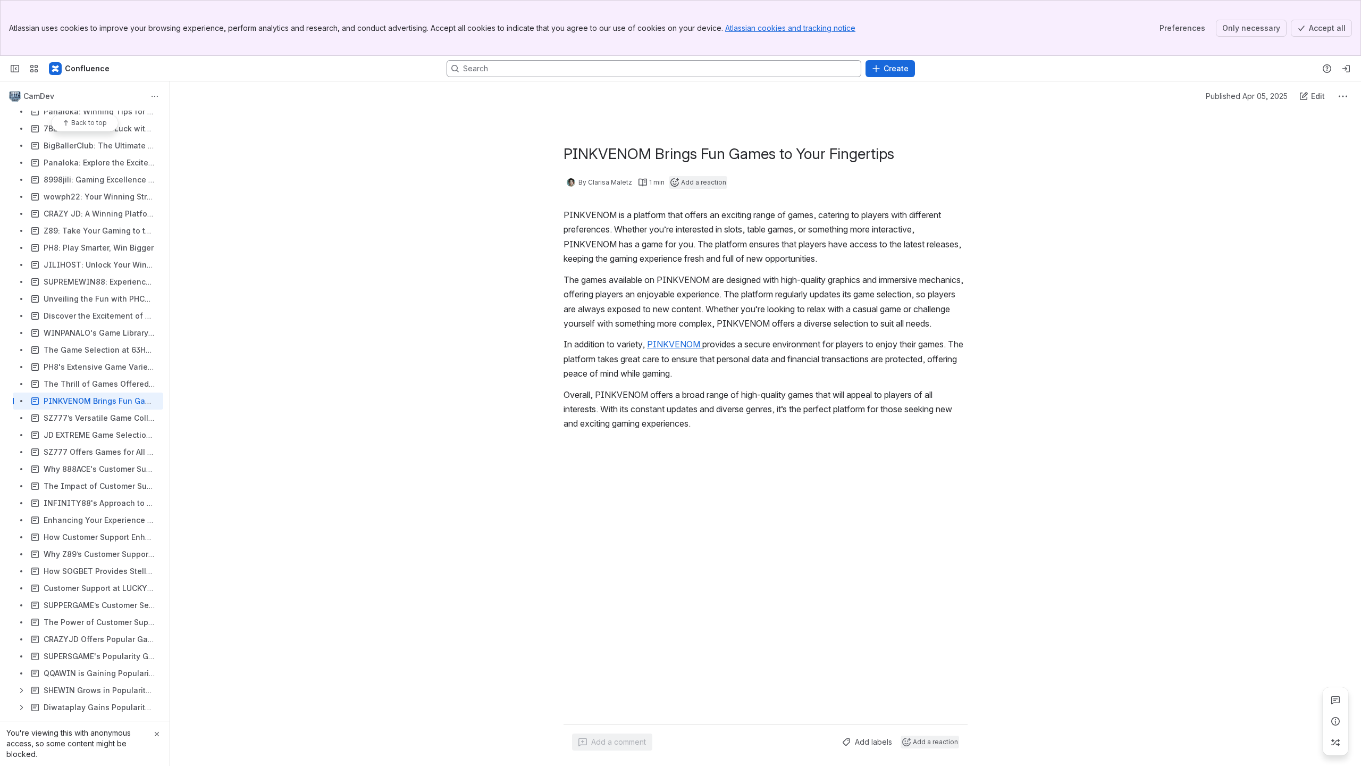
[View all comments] (1335, 700)
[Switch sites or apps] (34, 68)
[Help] (1326, 68)
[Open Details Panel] (1335, 721)
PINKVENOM (674, 344)
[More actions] (154, 96)
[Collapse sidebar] (14, 68)
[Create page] (1335, 742)
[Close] (156, 734)
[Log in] (1346, 68)
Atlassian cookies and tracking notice (790, 27)
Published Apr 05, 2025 (1247, 96)
